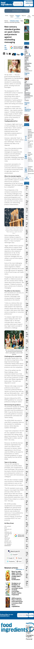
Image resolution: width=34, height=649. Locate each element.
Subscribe (31, 615)
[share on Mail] (10, 54)
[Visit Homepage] (8, 7)
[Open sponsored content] (17, 12)
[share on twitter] (7, 54)
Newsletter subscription (29, 2)
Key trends (29, 16)
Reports (24, 15)
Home (6, 15)
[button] (14, 554)
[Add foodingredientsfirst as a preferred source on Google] (17, 47)
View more (19, 569)
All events (27, 177)
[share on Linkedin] (4, 54)
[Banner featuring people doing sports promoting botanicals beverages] (26, 40)
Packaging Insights (29, 636)
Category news (17, 16)
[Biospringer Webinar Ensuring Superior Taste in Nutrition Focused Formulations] (26, 121)
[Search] (21, 4)
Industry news (12, 16)
